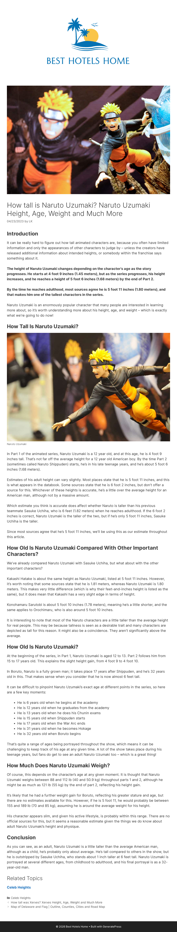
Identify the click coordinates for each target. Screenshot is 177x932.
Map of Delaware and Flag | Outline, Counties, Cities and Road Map (58, 906)
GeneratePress (112, 926)
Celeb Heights (19, 887)
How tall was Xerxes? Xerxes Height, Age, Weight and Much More (56, 902)
